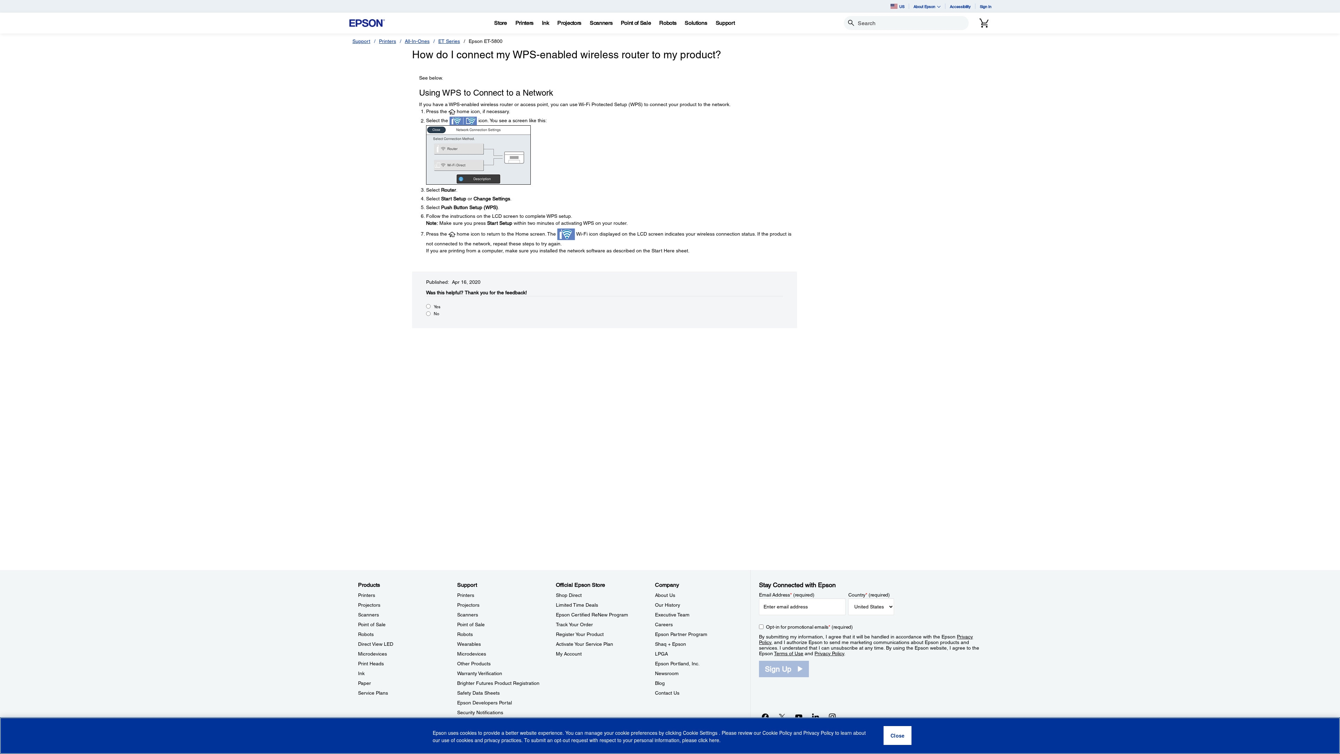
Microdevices (372, 654)
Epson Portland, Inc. (677, 663)
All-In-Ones (417, 41)
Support (361, 41)
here (714, 740)
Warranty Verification (479, 673)
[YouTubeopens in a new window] (798, 716)
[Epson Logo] (367, 23)
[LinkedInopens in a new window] (815, 716)
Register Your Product (580, 634)
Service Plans (373, 693)
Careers (664, 624)
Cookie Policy (777, 733)
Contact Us (667, 693)
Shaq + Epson (670, 644)
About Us (665, 595)
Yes (437, 306)
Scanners (368, 615)
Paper (364, 683)
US (901, 6)
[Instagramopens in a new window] (832, 716)
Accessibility (960, 6)
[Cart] (984, 23)
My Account (569, 654)
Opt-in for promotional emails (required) (809, 627)
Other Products (474, 663)
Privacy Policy (829, 653)
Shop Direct (569, 595)
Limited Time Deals (577, 605)
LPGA (661, 654)
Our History (667, 605)
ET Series (449, 41)
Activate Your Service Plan (584, 644)
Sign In (985, 6)
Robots (366, 634)
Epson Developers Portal (484, 702)
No (436, 313)
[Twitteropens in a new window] (782, 716)
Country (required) (869, 595)
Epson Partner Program (681, 634)
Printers (387, 41)
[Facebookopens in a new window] (765, 716)
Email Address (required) (786, 595)
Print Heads (371, 663)
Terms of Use (788, 653)
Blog (660, 683)
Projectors (369, 605)
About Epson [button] (924, 6)
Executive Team (672, 615)
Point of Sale (372, 624)
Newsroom (667, 673)
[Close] (897, 735)
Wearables (469, 644)
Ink (361, 673)
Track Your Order (574, 624)
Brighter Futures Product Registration (498, 683)
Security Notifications (480, 712)
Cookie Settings (701, 733)
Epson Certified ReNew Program (592, 615)
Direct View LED (375, 644)
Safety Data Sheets (478, 693)
